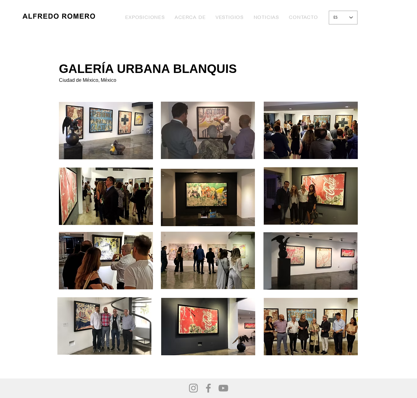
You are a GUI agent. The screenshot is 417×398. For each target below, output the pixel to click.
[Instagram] (193, 388)
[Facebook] (208, 388)
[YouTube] (223, 388)
